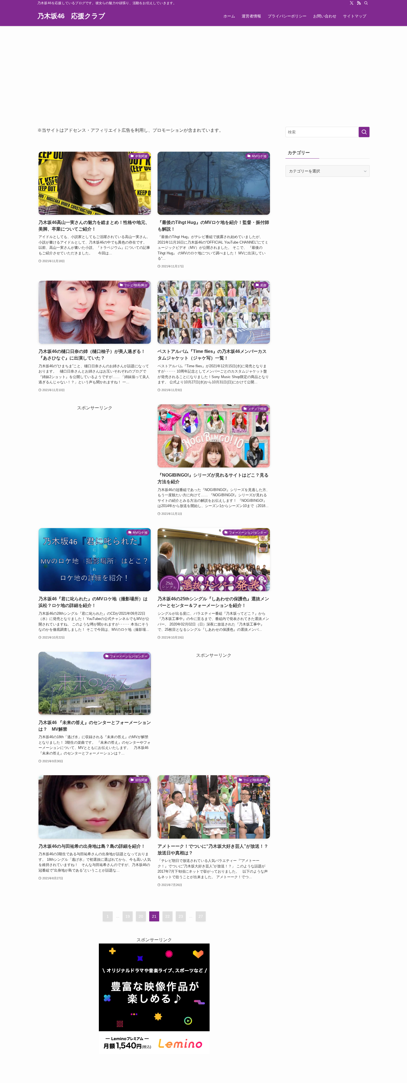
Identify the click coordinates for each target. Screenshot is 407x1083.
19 (127, 916)
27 (201, 916)
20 (141, 916)
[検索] (366, 3)
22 (167, 916)
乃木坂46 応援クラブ (71, 16)
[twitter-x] (351, 3)
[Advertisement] (203, 67)
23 (181, 916)
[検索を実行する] (364, 132)
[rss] (358, 3)
